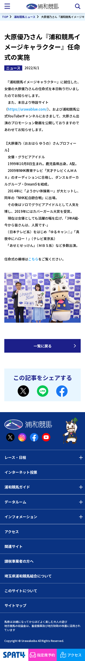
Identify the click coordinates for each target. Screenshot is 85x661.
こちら (33, 259)
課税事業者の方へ (19, 561)
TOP (5, 17)
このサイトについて (21, 590)
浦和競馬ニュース (24, 17)
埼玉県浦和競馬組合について (28, 576)
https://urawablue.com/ (27, 109)
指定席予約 (46, 655)
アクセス (12, 531)
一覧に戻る (43, 346)
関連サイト (14, 546)
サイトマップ (15, 605)
